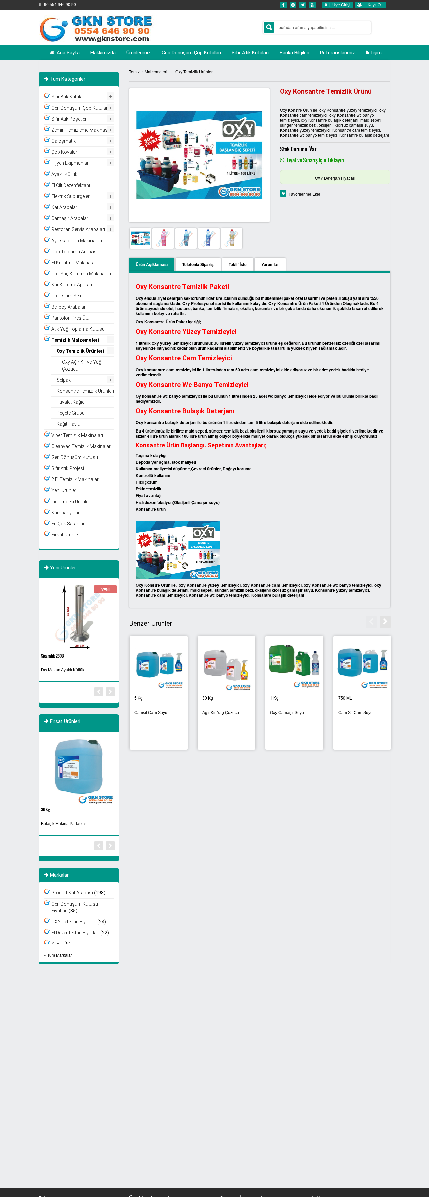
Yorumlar (270, 264)
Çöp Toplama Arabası (74, 251)
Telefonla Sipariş (198, 264)
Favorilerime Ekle (304, 194)
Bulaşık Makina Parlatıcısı (157, 712)
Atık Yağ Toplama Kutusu (78, 329)
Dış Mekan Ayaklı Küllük (62, 670)
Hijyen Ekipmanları (70, 163)
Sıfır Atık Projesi (67, 468)
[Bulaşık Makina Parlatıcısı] (158, 665)
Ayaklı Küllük (64, 174)
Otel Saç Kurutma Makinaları (81, 273)
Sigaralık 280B (52, 655)
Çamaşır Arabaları (70, 218)
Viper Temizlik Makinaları (77, 435)
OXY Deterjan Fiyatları (335, 178)
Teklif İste (238, 264)
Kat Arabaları (64, 207)
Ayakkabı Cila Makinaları (76, 240)
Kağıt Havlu (68, 424)
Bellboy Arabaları (69, 307)
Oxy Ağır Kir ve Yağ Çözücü (81, 365)
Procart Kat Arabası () (78, 892)
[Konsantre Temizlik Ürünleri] (226, 665)
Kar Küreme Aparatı (71, 284)
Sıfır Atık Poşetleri (69, 119)
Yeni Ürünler (63, 490)
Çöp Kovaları (64, 152)
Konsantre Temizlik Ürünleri (219, 713)
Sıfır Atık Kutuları (68, 96)
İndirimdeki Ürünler (70, 501)
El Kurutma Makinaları (74, 262)
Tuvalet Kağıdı (71, 402)
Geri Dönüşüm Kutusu (74, 457)
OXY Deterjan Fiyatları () (78, 921)
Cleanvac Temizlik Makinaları (81, 446)
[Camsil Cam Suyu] (293, 665)
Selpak (64, 380)
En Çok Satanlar (68, 523)
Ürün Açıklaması (152, 264)
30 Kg (45, 809)
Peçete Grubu (71, 413)
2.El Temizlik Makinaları (75, 479)
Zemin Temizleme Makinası (80, 130)
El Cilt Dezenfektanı (70, 185)
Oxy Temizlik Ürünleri (194, 71)
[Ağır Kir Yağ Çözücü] (361, 665)
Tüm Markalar (59, 955)
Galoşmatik (63, 141)
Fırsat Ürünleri (65, 534)
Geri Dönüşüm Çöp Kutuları (80, 108)
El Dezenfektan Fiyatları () (80, 932)
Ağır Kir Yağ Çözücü (356, 712)
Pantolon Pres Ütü (70, 318)
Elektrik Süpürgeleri (71, 196)
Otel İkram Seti (66, 295)
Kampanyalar (65, 512)
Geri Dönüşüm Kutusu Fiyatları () (74, 907)
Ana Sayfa (67, 53)
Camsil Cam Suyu (285, 712)
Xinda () (60, 943)
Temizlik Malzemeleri (148, 71)
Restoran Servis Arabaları (78, 229)
